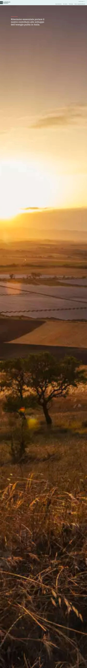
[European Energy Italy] (5, 2)
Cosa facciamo (58, 4)
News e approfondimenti (80, 4)
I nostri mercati (81, 1)
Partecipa (71, 4)
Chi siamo (65, 4)
